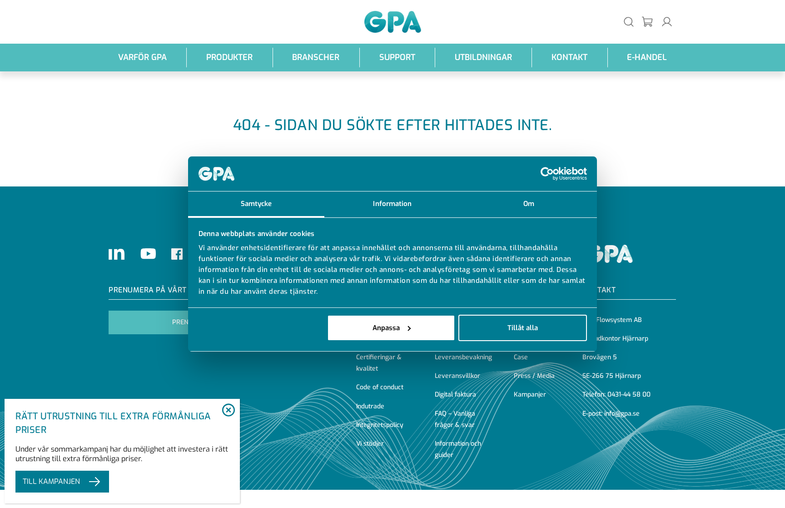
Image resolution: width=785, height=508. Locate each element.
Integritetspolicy (379, 425)
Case (521, 357)
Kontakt (569, 57)
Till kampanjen (51, 481)
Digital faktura (455, 394)
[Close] (228, 410)
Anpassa (386, 327)
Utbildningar (483, 57)
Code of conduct (379, 387)
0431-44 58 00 (629, 394)
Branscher (315, 57)
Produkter (229, 57)
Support (397, 57)
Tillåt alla (522, 327)
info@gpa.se (622, 413)
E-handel (647, 57)
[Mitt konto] (667, 21)
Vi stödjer (370, 443)
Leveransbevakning (463, 357)
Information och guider (458, 449)
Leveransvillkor (457, 376)
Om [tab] (528, 203)
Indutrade (370, 406)
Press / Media (534, 376)
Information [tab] (392, 203)
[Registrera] (648, 22)
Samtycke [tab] (256, 203)
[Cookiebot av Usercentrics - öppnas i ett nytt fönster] (547, 174)
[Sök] (629, 21)
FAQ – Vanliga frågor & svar (455, 419)
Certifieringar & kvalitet (379, 363)
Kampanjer (530, 394)
